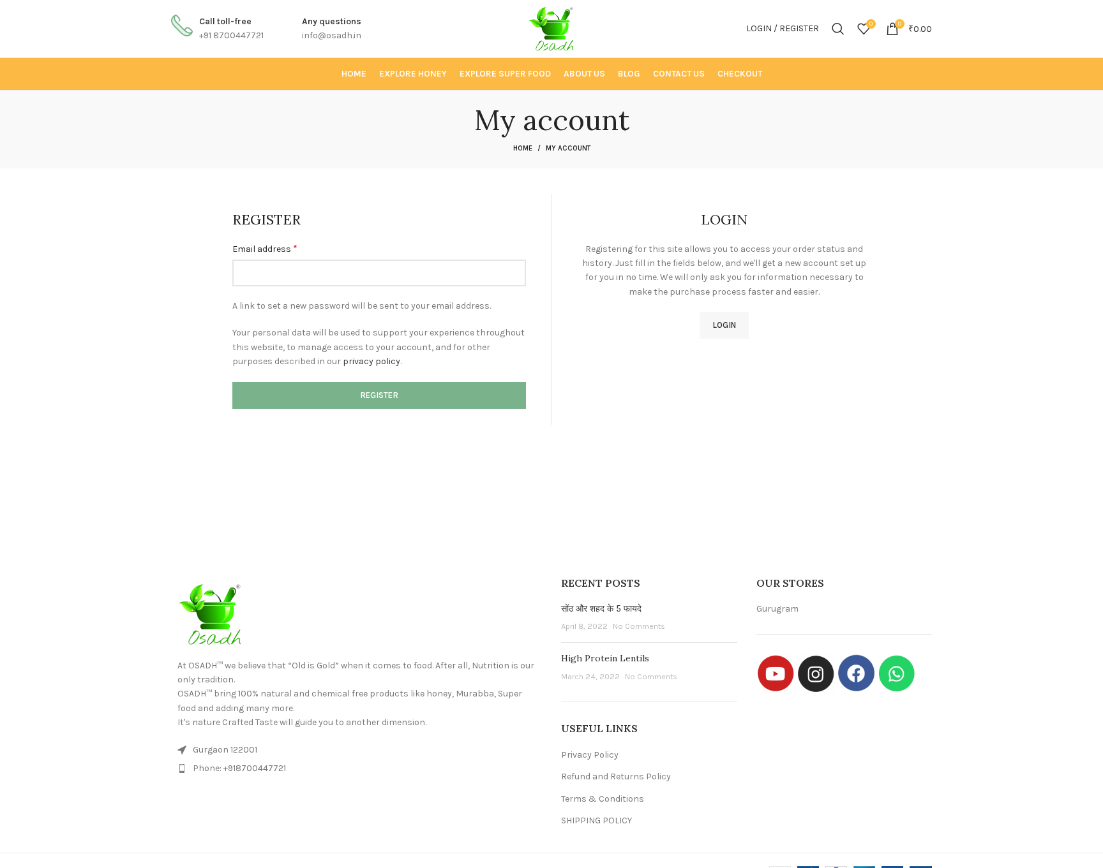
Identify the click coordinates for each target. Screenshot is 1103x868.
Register (379, 395)
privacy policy (371, 361)
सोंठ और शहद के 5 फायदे (601, 608)
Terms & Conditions (602, 798)
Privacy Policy (590, 754)
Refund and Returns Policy (616, 776)
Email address (264, 248)
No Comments (639, 626)
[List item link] (356, 768)
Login (724, 325)
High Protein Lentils (605, 658)
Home (522, 148)
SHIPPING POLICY (596, 820)
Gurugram (777, 608)
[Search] (838, 28)
